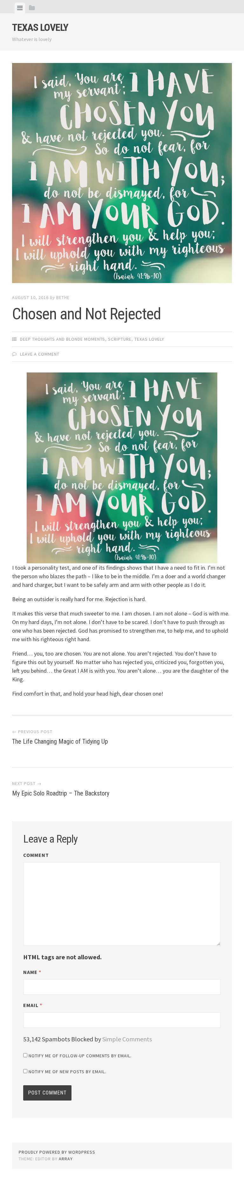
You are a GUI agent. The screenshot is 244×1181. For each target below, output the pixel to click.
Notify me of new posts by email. (67, 1071)
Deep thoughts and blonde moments (62, 339)
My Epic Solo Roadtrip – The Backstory (60, 789)
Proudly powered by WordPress (57, 1152)
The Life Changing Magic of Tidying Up (60, 737)
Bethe (63, 297)
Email (32, 1005)
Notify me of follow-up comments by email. (80, 1056)
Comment (36, 855)
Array (66, 1159)
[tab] (20, 8)
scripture (120, 339)
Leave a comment (39, 354)
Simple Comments (127, 1039)
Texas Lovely (40, 27)
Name (32, 972)
